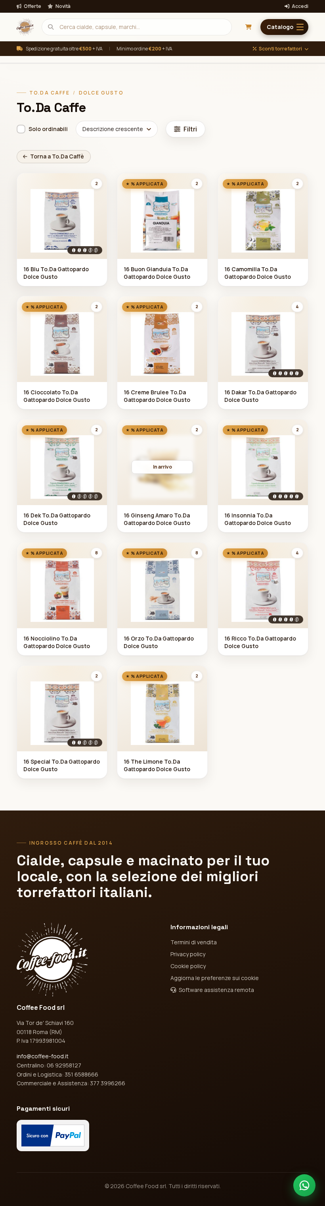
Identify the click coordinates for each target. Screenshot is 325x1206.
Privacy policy (187, 954)
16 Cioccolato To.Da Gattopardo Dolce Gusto (56, 395)
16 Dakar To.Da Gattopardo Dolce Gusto (260, 395)
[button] (284, 27)
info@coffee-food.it (43, 1056)
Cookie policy (188, 966)
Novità (63, 6)
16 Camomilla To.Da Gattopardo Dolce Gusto (257, 272)
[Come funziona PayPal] (53, 1135)
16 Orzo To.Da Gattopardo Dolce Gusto (159, 642)
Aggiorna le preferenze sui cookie (214, 978)
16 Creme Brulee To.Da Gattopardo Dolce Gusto (157, 395)
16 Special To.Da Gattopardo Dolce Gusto (61, 765)
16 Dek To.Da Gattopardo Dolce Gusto (56, 519)
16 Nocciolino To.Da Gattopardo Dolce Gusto (56, 642)
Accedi (299, 6)
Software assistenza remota (216, 990)
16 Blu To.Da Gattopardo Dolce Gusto (56, 272)
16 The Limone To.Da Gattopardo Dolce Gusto (157, 765)
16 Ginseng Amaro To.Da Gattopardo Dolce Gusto (157, 519)
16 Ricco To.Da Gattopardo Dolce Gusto (260, 642)
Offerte (32, 6)
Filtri (190, 129)
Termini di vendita (193, 942)
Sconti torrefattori (280, 49)
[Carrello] (248, 27)
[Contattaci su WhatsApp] (304, 1185)
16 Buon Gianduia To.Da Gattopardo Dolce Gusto (157, 272)
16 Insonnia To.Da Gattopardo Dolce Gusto (257, 519)
